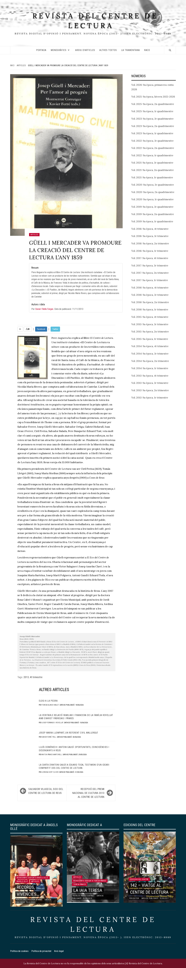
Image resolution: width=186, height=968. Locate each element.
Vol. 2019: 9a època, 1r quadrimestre (152, 221)
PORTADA (41, 50)
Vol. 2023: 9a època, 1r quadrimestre (152, 133)
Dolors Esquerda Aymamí (30, 900)
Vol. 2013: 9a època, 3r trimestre (149, 383)
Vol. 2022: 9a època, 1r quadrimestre (152, 155)
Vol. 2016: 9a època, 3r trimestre (150, 294)
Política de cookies (19, 951)
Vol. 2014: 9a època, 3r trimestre (150, 353)
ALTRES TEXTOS (108, 50)
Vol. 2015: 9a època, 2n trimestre (150, 331)
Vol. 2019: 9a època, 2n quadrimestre (152, 214)
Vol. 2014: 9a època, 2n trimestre (150, 361)
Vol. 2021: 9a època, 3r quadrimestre (152, 162)
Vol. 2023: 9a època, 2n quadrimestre (152, 126)
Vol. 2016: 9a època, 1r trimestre (149, 309)
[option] (36, 871)
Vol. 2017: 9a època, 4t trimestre (149, 258)
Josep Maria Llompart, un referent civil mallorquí (68, 732)
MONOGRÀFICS (58, 50)
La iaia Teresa (87, 890)
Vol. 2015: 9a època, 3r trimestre (149, 324)
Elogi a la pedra (48, 700)
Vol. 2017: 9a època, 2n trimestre (150, 272)
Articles (34, 235)
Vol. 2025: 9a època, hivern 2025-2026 (153, 96)
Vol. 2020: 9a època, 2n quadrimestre (152, 192)
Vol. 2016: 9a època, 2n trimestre (150, 302)
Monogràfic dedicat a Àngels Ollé (32, 878)
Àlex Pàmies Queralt (85, 896)
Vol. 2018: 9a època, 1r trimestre (149, 250)
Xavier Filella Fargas (44, 309)
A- (20, 329)
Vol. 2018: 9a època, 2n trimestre (150, 243)
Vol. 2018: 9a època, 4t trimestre (150, 228)
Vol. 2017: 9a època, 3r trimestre (149, 265)
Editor (136, 898)
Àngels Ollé (22, 881)
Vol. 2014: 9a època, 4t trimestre (150, 346)
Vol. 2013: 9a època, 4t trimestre (149, 375)
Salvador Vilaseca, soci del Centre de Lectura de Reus (45, 790)
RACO (147, 50)
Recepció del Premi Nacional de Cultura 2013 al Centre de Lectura (88, 792)
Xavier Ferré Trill (49, 737)
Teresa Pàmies (79, 884)
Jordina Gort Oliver (50, 772)
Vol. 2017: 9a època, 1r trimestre (149, 280)
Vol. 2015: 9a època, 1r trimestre (149, 339)
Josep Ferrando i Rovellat (52, 723)
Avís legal (59, 951)
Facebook (41, 329)
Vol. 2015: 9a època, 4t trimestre (149, 317)
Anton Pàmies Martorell (52, 755)
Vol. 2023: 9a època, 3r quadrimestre (152, 118)
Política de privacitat (41, 951)
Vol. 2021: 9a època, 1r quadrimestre (152, 177)
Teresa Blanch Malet (50, 705)
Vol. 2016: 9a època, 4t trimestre (150, 287)
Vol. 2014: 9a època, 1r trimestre (149, 368)
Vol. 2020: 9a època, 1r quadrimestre (152, 199)
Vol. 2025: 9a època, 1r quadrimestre (152, 111)
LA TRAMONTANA (130, 50)
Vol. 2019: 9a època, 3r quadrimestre (152, 206)
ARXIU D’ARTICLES (85, 50)
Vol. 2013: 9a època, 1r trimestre (149, 397)
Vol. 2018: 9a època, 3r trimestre (150, 236)
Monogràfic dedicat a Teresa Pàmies (89, 881)
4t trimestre (36, 677)
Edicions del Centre (139, 879)
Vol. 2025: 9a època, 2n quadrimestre (152, 104)
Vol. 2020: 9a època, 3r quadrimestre (152, 184)
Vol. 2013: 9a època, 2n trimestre (150, 390)
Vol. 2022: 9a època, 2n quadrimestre (152, 148)
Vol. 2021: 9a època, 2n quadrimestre (152, 170)
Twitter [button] (55, 329)
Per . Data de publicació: (57, 306)
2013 (26, 677)
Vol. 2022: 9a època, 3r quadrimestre (152, 140)
